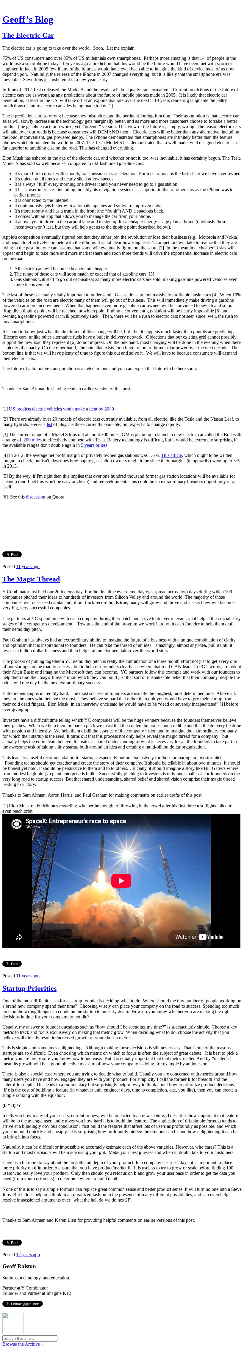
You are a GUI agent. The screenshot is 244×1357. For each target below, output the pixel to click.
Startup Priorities (29, 988)
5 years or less (94, 445)
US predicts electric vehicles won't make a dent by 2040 (61, 408)
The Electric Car (28, 35)
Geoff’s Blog (27, 19)
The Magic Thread (31, 579)
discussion (35, 496)
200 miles (33, 439)
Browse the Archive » (22, 1344)
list (49, 424)
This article (171, 455)
